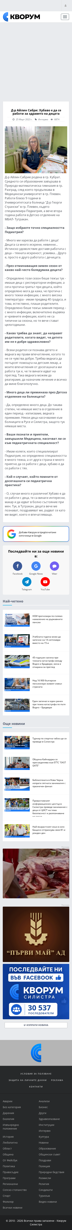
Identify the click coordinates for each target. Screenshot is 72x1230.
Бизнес (43, 1107)
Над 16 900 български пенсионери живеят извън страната (47, 683)
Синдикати (46, 1190)
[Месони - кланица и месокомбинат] (36, 897)
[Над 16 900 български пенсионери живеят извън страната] (17, 684)
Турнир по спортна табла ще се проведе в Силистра (49, 740)
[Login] (65, 5)
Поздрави (45, 1160)
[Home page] (21, 16)
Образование (47, 1148)
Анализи (44, 1101)
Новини (44, 1142)
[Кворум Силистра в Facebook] (36, 991)
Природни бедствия (51, 1172)
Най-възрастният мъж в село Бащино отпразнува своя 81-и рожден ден (48, 829)
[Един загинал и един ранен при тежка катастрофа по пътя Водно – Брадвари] (17, 705)
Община (8, 1154)
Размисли (45, 1178)
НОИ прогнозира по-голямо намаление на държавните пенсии (47, 619)
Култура (44, 1136)
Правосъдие (10, 1172)
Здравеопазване (49, 1119)
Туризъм (44, 1195)
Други (42, 1113)
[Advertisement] (36, 61)
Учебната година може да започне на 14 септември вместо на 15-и (46, 639)
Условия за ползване (36, 1073)
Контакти (36, 1086)
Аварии (7, 1101)
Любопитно (10, 1142)
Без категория (12, 1107)
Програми (9, 1178)
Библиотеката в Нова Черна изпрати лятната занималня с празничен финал (49, 783)
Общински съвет (49, 1154)
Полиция (44, 1166)
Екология (8, 1119)
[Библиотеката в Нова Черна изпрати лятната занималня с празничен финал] (17, 784)
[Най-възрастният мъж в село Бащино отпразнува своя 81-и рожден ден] (17, 830)
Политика (9, 1166)
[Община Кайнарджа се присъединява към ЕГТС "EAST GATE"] (17, 763)
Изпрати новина (37, 1024)
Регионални (10, 1184)
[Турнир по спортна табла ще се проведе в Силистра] (17, 742)
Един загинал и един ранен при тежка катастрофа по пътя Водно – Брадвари (49, 704)
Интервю (43, 119)
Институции (46, 1125)
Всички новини (12, 1207)
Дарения (8, 1113)
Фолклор (8, 1201)
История (8, 1136)
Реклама (57, 1080)
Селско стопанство (15, 1190)
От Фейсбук (10, 1160)
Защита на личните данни (28, 1080)
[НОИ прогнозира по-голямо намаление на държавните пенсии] (17, 620)
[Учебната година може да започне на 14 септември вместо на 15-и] (17, 640)
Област (7, 1148)
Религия (44, 1184)
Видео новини (48, 1201)
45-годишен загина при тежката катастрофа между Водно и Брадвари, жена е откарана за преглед (47, 662)
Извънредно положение (11, 1126)
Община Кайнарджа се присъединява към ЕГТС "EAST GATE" (49, 762)
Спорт (7, 1195)
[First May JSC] (36, 934)
